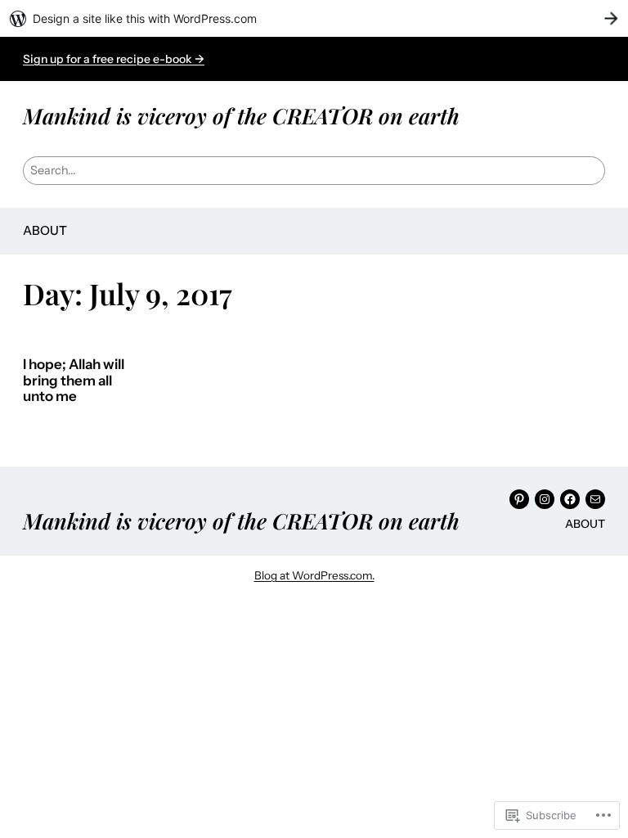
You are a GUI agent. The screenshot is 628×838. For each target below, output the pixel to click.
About (45, 230)
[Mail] (595, 499)
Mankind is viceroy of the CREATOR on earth (241, 115)
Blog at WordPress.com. (314, 575)
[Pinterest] (519, 499)
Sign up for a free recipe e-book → (113, 59)
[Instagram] (544, 499)
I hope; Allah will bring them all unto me (73, 380)
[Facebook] (570, 499)
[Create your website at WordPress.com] (314, 18)
